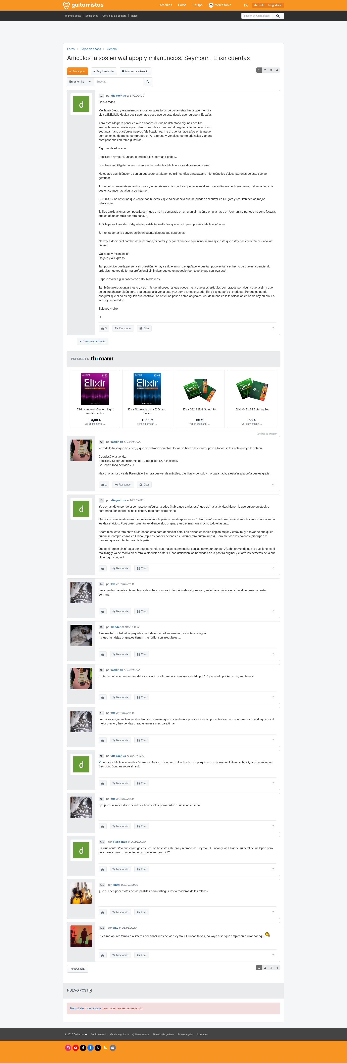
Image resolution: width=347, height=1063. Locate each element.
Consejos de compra (114, 15)
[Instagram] (68, 1048)
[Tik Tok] (83, 1048)
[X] (98, 1048)
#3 (101, 500)
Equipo (197, 5)
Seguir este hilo (105, 71)
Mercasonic (223, 5)
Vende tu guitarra (119, 1034)
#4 (101, 584)
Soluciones (91, 15)
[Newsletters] (113, 1048)
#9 (101, 799)
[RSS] (105, 1048)
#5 (101, 627)
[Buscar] (278, 16)
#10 (102, 842)
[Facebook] (90, 1048)
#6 (101, 670)
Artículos (166, 5)
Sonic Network (99, 1034)
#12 (102, 927)
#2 (101, 442)
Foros (182, 5)
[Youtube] (75, 1048)
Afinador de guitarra (163, 1034)
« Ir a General (77, 968)
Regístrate (275, 5)
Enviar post (79, 71)
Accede (259, 5)
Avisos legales (186, 1034)
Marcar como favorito (136, 71)
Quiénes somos (140, 1034)
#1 (101, 95)
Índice (134, 15)
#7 (101, 713)
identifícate (94, 1008)
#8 (101, 756)
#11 (102, 884)
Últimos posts (73, 15)
